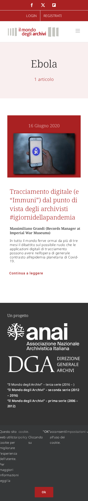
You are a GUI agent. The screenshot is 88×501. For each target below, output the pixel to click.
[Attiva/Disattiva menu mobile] (78, 30)
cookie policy (23, 434)
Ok (44, 492)
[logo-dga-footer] (44, 357)
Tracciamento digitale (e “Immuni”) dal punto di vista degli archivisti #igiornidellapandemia (44, 204)
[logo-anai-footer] (44, 325)
